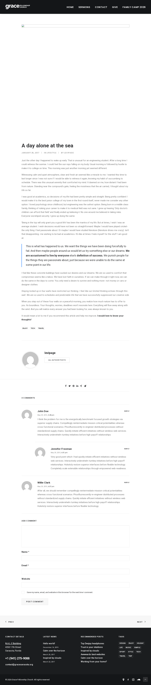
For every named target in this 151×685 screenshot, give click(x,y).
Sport (122, 652)
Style (130, 652)
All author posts (57, 360)
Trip (130, 656)
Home (70, 7)
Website (26, 579)
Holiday (140, 643)
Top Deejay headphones (92, 643)
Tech (33, 328)
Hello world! (49, 643)
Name (25, 552)
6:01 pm (64, 453)
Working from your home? (94, 661)
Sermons (84, 7)
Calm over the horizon (54, 651)
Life (121, 647)
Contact (101, 7)
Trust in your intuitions (92, 647)
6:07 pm (51, 486)
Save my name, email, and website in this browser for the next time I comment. (60, 592)
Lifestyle (51, 152)
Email (25, 565)
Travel (41, 328)
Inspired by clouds (52, 658)
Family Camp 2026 (134, 7)
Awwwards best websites (93, 654)
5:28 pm (51, 415)
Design (122, 643)
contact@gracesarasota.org (19, 664)
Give (115, 7)
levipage (69, 152)
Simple (137, 647)
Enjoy (25, 328)
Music (128, 647)
